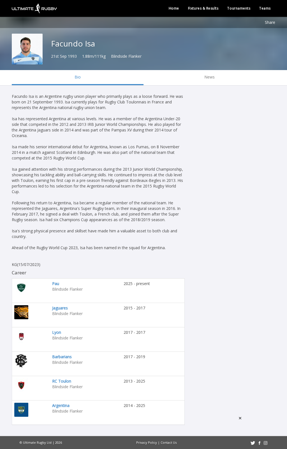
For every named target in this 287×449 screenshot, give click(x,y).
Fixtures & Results (203, 8)
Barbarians (62, 356)
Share (270, 22)
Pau (55, 283)
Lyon (56, 332)
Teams (265, 8)
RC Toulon (61, 381)
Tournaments (238, 8)
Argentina (61, 405)
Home (174, 8)
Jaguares (60, 308)
